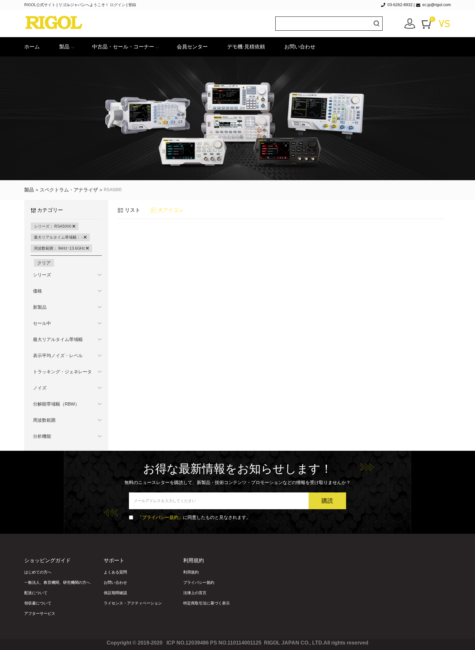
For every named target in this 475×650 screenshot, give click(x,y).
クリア (44, 262)
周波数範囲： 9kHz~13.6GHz (60, 248)
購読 (327, 501)
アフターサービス (39, 613)
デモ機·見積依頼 (246, 46)
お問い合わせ (299, 46)
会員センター (192, 46)
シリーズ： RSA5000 (53, 226)
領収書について (37, 603)
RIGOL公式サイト (40, 5)
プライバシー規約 (198, 582)
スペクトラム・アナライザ (69, 189)
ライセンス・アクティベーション (133, 603)
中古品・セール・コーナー (123, 46)
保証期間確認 (115, 593)
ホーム (32, 46)
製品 (64, 46)
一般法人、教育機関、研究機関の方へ (57, 582)
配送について (36, 593)
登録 (132, 5)
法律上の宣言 (194, 593)
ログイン (117, 5)
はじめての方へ (37, 572)
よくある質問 (115, 572)
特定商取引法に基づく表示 (206, 603)
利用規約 (191, 572)
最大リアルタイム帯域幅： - (59, 237)
